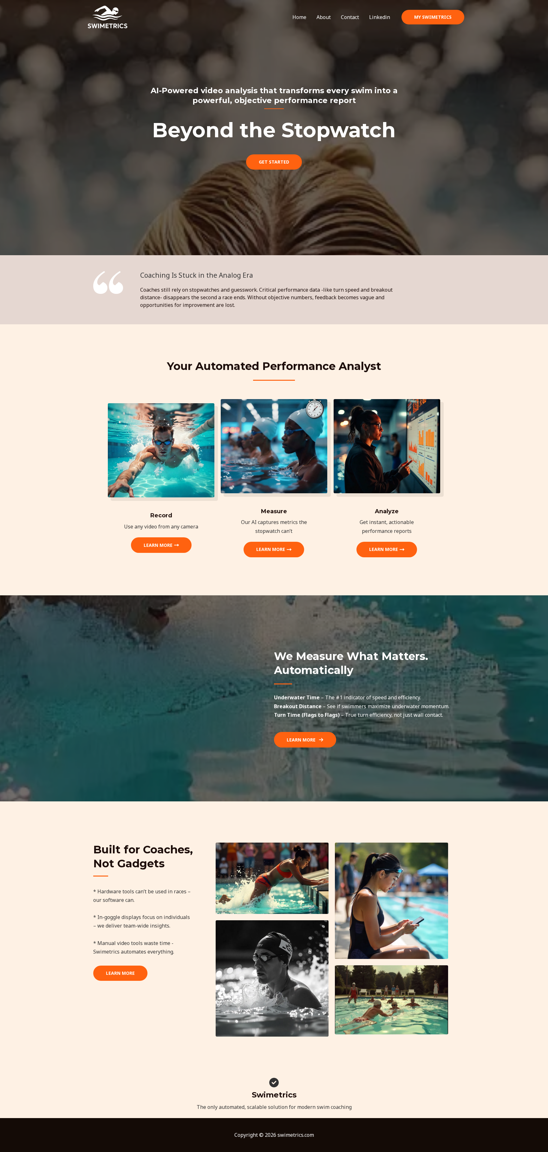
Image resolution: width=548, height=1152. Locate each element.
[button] (432, 17)
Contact (350, 17)
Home (299, 17)
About (323, 17)
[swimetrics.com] (107, 16)
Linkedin (379, 17)
